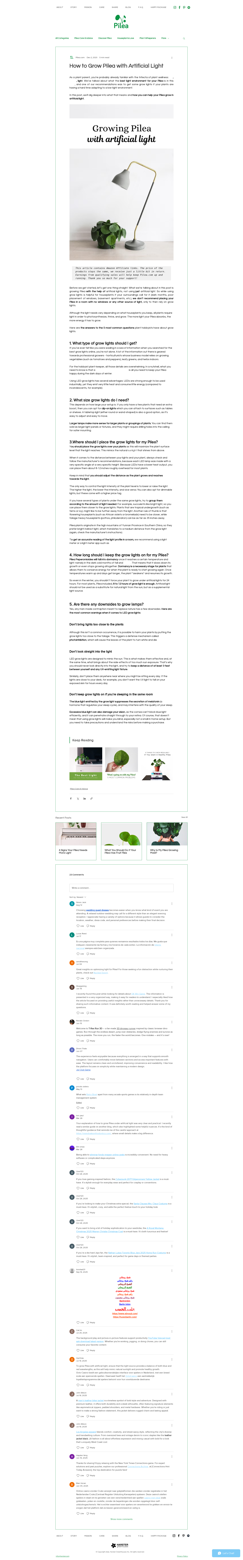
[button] (184, 38)
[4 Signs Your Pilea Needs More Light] (76, 834)
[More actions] (172, 57)
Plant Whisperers (148, 38)
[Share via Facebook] (70, 798)
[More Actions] (172, 903)
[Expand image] (99, 751)
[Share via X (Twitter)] (77, 798)
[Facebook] (179, 7)
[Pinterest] (184, 7)
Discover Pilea (105, 38)
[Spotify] (189, 7)
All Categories (62, 38)
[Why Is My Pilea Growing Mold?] (167, 834)
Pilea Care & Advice (83, 38)
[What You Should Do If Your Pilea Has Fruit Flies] (121, 834)
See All (184, 817)
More (163, 38)
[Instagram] (175, 7)
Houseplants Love (125, 38)
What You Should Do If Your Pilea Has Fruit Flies (120, 851)
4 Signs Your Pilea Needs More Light (73, 851)
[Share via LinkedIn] (84, 798)
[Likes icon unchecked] (78, 926)
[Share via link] (91, 798)
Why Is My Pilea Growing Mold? (164, 851)
